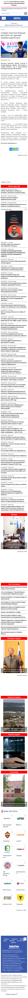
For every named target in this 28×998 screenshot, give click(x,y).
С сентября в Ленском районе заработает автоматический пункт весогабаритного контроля (13, 470)
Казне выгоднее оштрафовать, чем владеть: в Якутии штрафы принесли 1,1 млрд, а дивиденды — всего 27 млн (13, 430)
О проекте (14, 939)
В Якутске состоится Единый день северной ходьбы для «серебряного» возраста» (12, 492)
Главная (6, 939)
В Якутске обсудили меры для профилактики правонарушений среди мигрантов (13, 276)
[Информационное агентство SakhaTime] (16, 18)
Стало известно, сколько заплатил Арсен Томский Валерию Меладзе (14, 3)
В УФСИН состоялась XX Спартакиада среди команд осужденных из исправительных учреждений (12, 415)
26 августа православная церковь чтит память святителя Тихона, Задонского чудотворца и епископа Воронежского (12, 508)
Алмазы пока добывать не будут (11, 612)
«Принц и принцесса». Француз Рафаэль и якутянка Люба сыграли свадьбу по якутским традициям (14, 622)
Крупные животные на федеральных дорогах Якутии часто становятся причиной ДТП (12, 406)
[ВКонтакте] (10, 149)
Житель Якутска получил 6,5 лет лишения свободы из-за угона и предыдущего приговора (13, 298)
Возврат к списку (6, 182)
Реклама (12, 941)
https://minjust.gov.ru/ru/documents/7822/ (14, 987)
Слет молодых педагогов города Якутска (13, 450)
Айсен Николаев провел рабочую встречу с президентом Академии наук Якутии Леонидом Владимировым (14, 327)
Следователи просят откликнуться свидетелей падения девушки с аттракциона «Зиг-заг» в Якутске (11, 371)
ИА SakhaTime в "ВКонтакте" (15, 25)
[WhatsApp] (14, 149)
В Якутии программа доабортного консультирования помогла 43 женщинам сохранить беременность (14, 362)
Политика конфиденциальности (10, 955)
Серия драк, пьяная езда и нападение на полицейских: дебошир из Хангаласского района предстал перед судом (13, 349)
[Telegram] (17, 149)
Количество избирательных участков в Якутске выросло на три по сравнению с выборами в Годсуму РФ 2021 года (13, 462)
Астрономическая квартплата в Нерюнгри (14, 455)
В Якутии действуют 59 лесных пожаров (13, 356)
